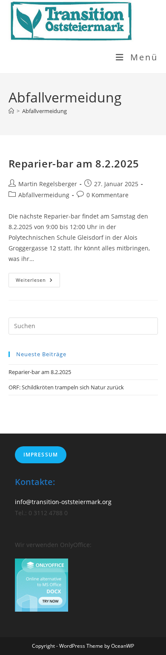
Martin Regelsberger (47, 184)
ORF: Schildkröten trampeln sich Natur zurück (66, 387)
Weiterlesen (38, 281)
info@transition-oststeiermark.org (63, 502)
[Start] (11, 111)
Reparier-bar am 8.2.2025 (74, 163)
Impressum (40, 454)
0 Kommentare (107, 195)
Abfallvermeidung (44, 111)
